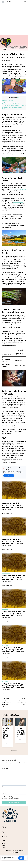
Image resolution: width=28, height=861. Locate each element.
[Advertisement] (14, 19)
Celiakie (3, 51)
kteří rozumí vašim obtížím (18, 189)
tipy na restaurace (18, 202)
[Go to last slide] (4, 733)
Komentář (5, 768)
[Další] (24, 733)
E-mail (4, 793)
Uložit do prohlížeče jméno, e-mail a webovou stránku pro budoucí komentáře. (13, 797)
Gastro (3, 847)
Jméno (4, 787)
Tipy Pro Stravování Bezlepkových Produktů (14, 105)
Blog (3, 832)
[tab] (11, 750)
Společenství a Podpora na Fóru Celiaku (12, 107)
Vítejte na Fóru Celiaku (8, 100)
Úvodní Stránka (6, 830)
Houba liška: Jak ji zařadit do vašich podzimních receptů (6, 702)
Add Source (21, 858)
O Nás (3, 834)
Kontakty (4, 836)
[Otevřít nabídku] (25, 2)
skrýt (18, 97)
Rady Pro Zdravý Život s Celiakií (10, 103)
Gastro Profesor (6, 60)
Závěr (3, 109)
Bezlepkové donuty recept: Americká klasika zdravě (21, 701)
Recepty (4, 843)
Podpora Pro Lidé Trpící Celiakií (11, 102)
